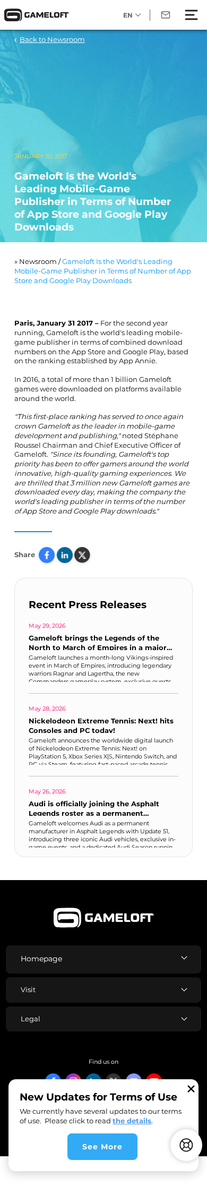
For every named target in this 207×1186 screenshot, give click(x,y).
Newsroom (38, 261)
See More (102, 1146)
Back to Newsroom (52, 39)
